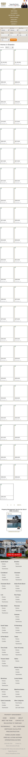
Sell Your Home (19, 726)
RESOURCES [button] (14, 21)
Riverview (17, 605)
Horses (17, 705)
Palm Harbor (4, 605)
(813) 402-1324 (8, 743)
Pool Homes (19, 703)
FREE (15, 5)
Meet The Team (7, 720)
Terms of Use (16, 753)
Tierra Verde (4, 647)
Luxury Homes (18, 678)
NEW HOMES (14, 11)
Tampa (16, 636)
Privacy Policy (9, 753)
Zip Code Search (20, 707)
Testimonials (5, 726)
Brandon (16, 561)
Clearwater (17, 572)
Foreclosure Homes (12, 735)
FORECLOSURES (14, 17)
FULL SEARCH (14, 13)
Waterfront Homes (19, 689)
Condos (4, 566)
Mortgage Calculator (13, 729)
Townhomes (5, 568)
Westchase (4, 678)
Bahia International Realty (12, 745)
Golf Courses (4, 689)
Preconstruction (12, 731)
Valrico (16, 658)
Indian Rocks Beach (19, 583)
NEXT (19, 505)
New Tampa (17, 594)
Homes (4, 564)
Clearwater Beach (5, 583)
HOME (14, 8)
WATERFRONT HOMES (14, 15)
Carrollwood (4, 572)
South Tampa (4, 625)
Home (5, 718)
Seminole (16, 614)
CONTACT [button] (13, 23)
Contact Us (19, 720)
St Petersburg (18, 625)
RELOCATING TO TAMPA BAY (13, 723)
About (20, 718)
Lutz (2, 594)
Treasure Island (5, 658)
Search (12, 718)
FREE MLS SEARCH (14, 555)
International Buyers (13, 740)
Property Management (12, 714)
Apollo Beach (4, 561)
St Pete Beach (4, 636)
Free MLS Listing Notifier (13, 737)
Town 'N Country (18, 647)
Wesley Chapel (18, 667)
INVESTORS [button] (14, 19)
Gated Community (6, 700)
